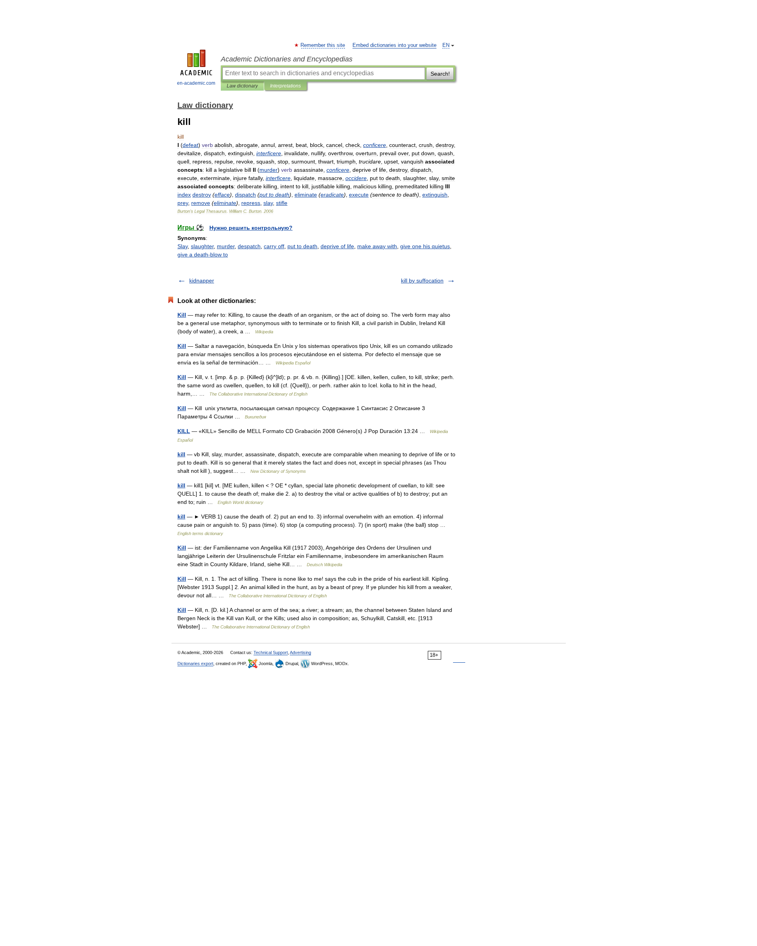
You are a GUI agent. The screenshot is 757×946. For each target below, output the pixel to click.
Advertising (300, 652)
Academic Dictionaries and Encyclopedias (286, 59)
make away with (377, 246)
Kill (181, 315)
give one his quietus (425, 246)
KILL (183, 431)
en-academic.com (196, 83)
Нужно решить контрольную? (251, 228)
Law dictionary (242, 86)
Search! (440, 74)
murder (226, 246)
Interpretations (285, 86)
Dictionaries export (195, 663)
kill (181, 454)
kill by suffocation (422, 280)
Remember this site (323, 45)
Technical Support (271, 652)
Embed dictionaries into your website (394, 45)
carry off (274, 246)
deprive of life (337, 246)
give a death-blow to (202, 254)
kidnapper (201, 280)
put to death (302, 246)
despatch (249, 246)
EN (445, 45)
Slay (182, 246)
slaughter (202, 246)
